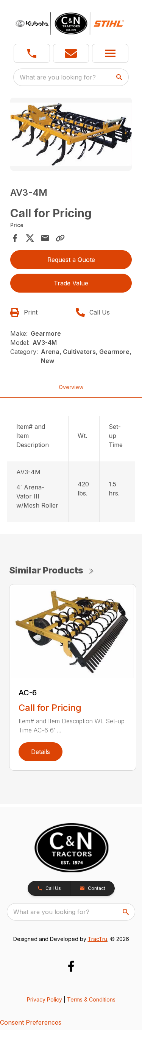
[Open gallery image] (71, 134)
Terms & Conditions (91, 999)
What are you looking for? (58, 77)
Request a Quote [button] (71, 259)
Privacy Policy (44, 999)
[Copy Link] (60, 238)
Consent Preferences (30, 1022)
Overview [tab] (71, 387)
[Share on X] (29, 238)
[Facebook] (71, 966)
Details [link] (40, 751)
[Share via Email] (45, 238)
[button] (32, 53)
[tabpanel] (71, 135)
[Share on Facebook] (14, 238)
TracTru (97, 939)
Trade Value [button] (71, 283)
